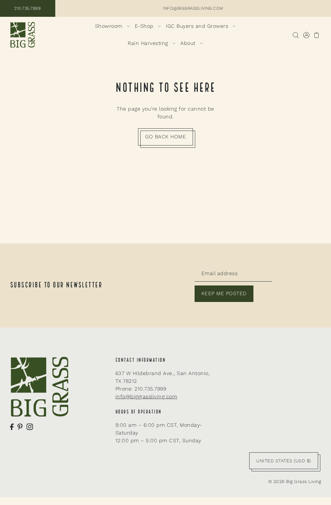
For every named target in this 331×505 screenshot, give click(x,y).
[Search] (295, 35)
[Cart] (316, 35)
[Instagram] (30, 426)
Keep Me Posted (224, 293)
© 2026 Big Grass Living (294, 481)
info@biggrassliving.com (146, 396)
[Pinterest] (20, 426)
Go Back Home (165, 137)
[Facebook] (12, 426)
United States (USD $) (283, 460)
